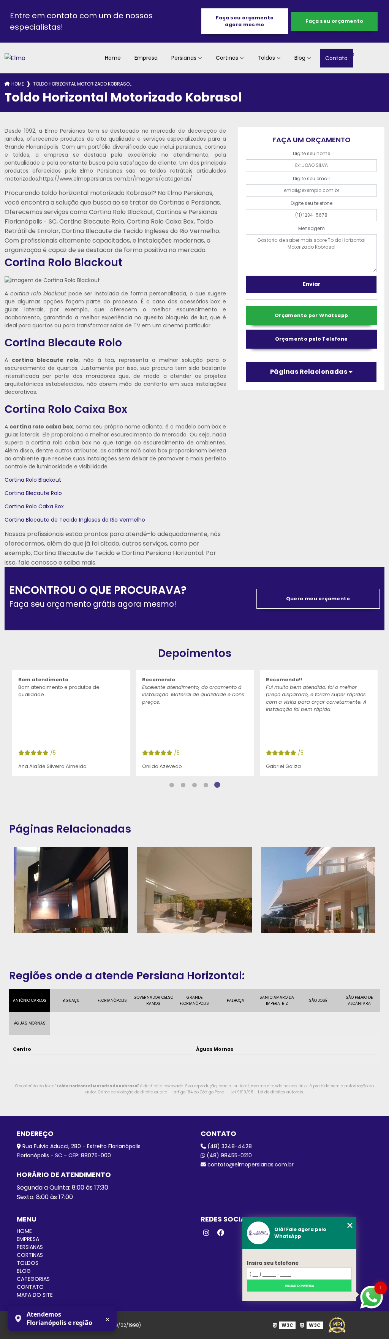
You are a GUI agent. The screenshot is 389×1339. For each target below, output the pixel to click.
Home (113, 58)
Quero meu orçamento (318, 598)
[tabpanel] (71, 723)
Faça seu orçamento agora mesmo (245, 21)
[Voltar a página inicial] (15, 58)
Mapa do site (35, 1295)
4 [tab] (206, 785)
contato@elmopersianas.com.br (250, 1164)
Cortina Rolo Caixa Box (34, 506)
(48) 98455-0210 (228, 1155)
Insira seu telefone (273, 1263)
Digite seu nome (311, 153)
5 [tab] (217, 785)
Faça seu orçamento (334, 21)
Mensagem (311, 228)
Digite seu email (311, 178)
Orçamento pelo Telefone (311, 339)
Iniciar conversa (299, 1286)
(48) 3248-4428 (229, 1146)
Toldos (266, 58)
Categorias (33, 1279)
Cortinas (227, 58)
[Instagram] (206, 1233)
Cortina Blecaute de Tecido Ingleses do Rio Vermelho (75, 520)
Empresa (146, 58)
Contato (336, 58)
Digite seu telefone (311, 203)
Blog (299, 58)
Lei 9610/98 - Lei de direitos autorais (267, 1092)
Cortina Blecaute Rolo (33, 493)
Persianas (183, 58)
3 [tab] (194, 785)
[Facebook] (220, 1233)
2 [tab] (183, 785)
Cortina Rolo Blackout (33, 480)
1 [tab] (172, 785)
